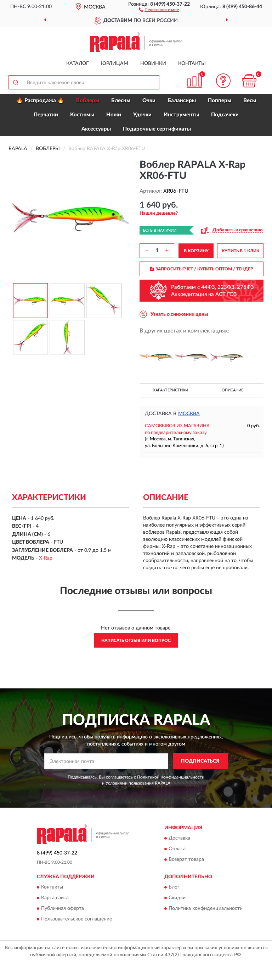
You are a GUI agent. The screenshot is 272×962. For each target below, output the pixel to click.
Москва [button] (189, 413)
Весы (249, 100)
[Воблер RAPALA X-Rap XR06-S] (192, 357)
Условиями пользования (130, 783)
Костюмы (82, 114)
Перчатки (46, 114)
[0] (249, 80)
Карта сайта (55, 897)
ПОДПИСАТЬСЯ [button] (200, 761)
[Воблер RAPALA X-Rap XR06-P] (157, 357)
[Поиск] (15, 82)
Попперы (219, 100)
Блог (174, 887)
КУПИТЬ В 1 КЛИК (240, 251)
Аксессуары (96, 129)
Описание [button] (232, 390)
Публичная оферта (62, 908)
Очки (148, 100)
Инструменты (181, 114)
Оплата (177, 848)
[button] (159, 9)
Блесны (120, 100)
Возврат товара (186, 859)
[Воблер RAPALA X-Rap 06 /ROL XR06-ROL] (227, 357)
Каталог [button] (77, 63)
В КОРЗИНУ (196, 251)
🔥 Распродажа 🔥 (40, 100)
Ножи (113, 114)
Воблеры (87, 100)
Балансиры (182, 100)
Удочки (142, 114)
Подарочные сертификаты (157, 129)
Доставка (179, 838)
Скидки (177, 897)
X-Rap (45, 558)
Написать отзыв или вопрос (136, 640)
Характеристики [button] (170, 390)
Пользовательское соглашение (76, 919)
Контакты (192, 63)
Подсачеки (225, 114)
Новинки (153, 63)
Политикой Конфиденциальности (170, 777)
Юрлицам (114, 63)
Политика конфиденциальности (206, 908)
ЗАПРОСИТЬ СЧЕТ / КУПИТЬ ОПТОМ (204, 269)
